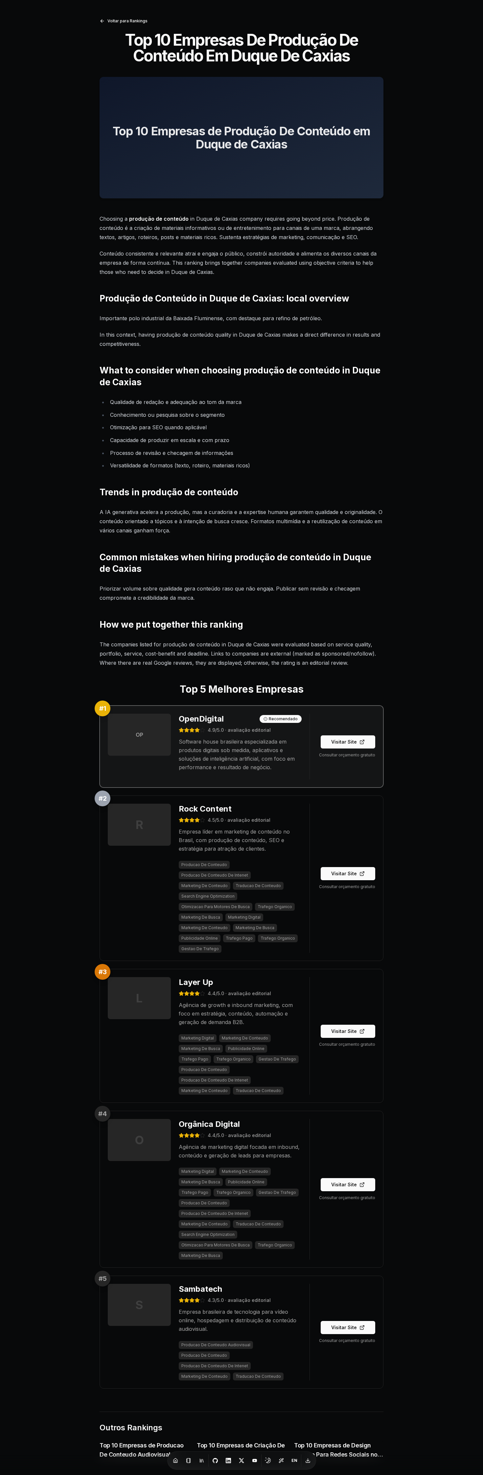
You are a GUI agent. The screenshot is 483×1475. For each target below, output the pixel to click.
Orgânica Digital (209, 1124)
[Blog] (188, 1460)
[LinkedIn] (228, 1460)
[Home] (175, 1460)
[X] (241, 1460)
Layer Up (196, 982)
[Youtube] (254, 1460)
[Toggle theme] (268, 1460)
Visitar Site (344, 742)
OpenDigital (201, 719)
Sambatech (200, 1289)
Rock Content (205, 809)
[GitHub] (215, 1460)
